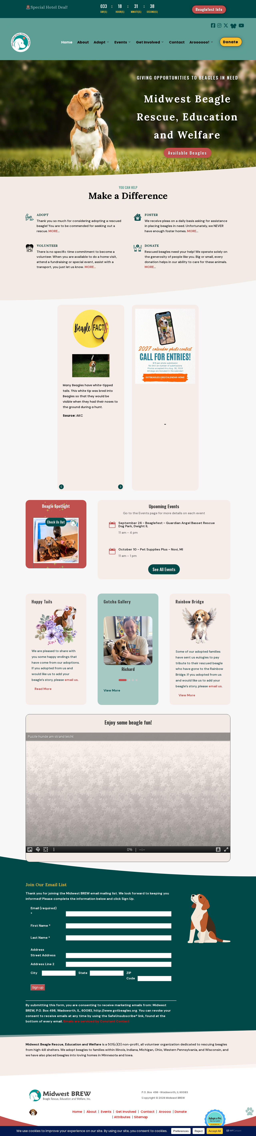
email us (215, 686)
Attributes (122, 1117)
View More (187, 695)
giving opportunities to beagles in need (187, 77)
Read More (43, 689)
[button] (120, 487)
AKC (79, 415)
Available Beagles (187, 153)
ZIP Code (130, 975)
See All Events (164, 569)
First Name (40, 925)
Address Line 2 (42, 964)
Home (66, 42)
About (83, 42)
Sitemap (141, 1117)
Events (106, 1111)
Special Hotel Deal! (49, 7)
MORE (191, 231)
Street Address (43, 955)
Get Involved (126, 1111)
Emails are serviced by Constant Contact (96, 1021)
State (82, 973)
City (34, 973)
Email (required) (44, 911)
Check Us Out (56, 522)
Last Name (40, 937)
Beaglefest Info (209, 9)
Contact (177, 42)
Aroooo (165, 1111)
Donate (232, 41)
